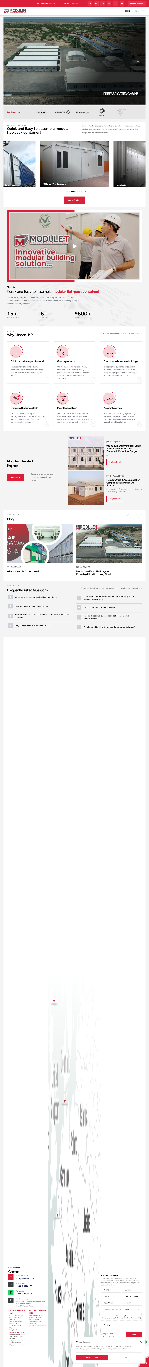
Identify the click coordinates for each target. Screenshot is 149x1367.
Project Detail (115, 462)
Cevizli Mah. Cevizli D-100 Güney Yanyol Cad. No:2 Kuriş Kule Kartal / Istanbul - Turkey (31, 1303)
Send (134, 1335)
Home (10, 1268)
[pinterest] (115, 3)
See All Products (74, 200)
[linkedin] (90, 3)
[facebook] (109, 3)
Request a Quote (136, 3)
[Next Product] (85, 191)
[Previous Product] (64, 191)
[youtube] (96, 3)
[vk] (122, 3)
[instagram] (102, 3)
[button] (136, 11)
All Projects (15, 477)
